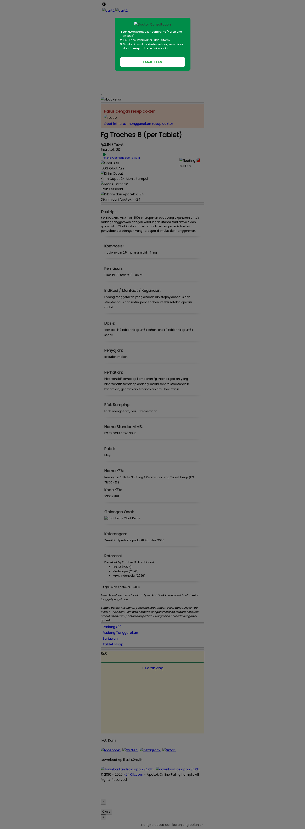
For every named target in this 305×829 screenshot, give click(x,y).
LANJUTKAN (152, 62)
